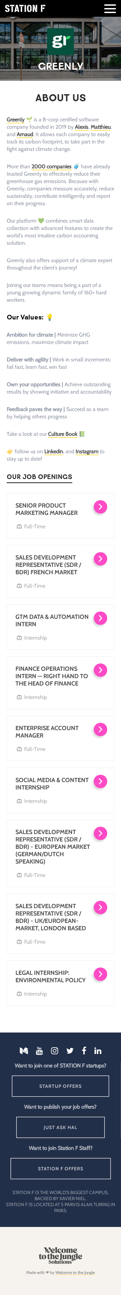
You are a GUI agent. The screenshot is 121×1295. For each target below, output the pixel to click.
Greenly (16, 119)
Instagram (87, 451)
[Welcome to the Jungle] (60, 1262)
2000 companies (52, 166)
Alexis (81, 127)
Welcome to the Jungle (75, 1272)
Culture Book (62, 434)
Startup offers (60, 1086)
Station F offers (60, 1169)
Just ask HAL (60, 1127)
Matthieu (101, 127)
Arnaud (25, 134)
